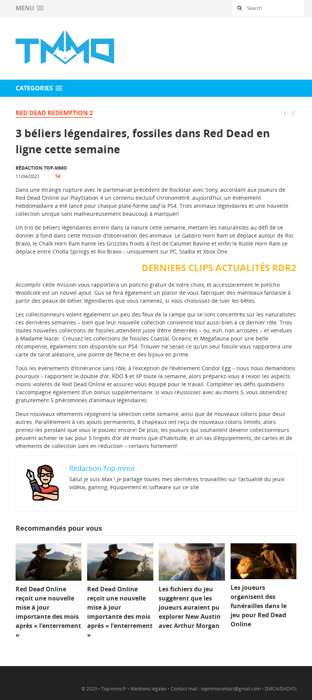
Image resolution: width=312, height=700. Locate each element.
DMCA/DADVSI (280, 689)
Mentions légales (149, 689)
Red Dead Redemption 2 (54, 113)
